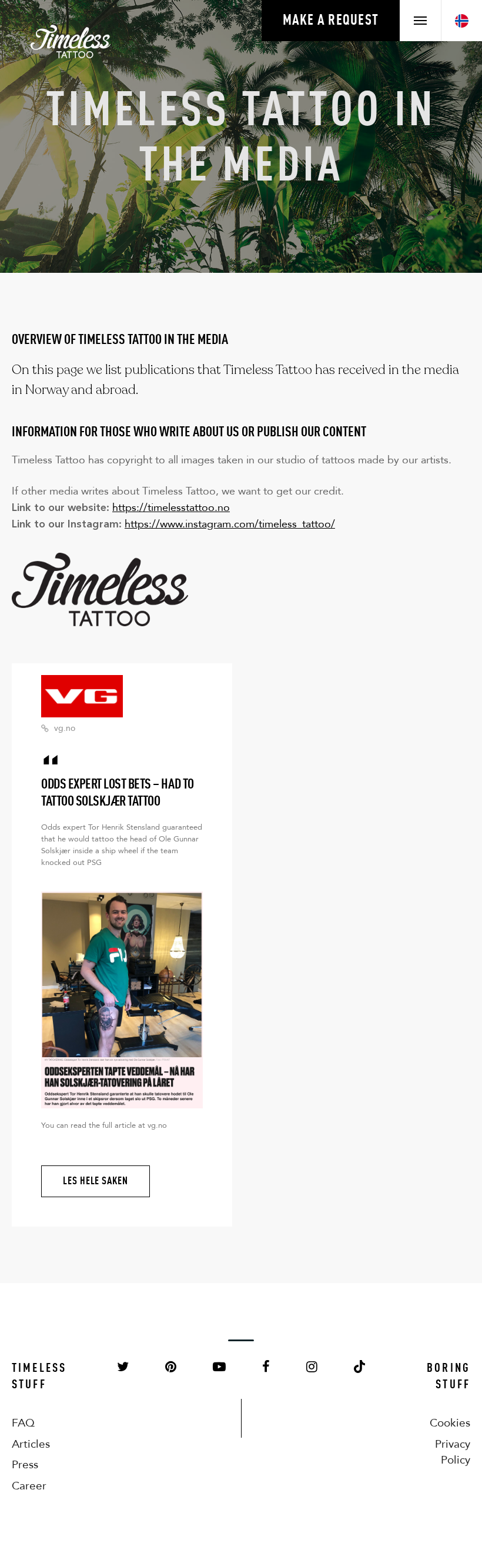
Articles (31, 1444)
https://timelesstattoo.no (171, 507)
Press (25, 1464)
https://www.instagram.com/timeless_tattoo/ (230, 523)
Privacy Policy (452, 1452)
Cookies (450, 1422)
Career (29, 1485)
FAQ (23, 1422)
